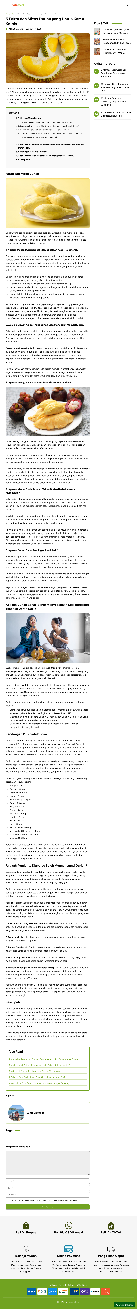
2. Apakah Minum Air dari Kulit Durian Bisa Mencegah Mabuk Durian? (49, 126)
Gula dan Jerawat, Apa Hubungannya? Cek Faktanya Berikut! (114, 52)
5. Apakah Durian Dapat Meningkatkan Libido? (40, 137)
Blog (13, 14)
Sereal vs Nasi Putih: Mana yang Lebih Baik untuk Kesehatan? (39, 1065)
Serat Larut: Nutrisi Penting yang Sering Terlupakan (34, 1071)
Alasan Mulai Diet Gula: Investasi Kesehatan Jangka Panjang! (39, 1083)
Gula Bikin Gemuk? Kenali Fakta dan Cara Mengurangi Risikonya (117, 33)
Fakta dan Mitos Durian (29, 118)
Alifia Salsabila (16, 29)
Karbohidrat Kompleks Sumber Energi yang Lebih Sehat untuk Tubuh (43, 1059)
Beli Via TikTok (111, 1232)
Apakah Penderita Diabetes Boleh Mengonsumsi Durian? (46, 155)
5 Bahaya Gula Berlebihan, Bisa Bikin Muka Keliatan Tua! (37, 1077)
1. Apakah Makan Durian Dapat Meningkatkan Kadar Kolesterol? (47, 122)
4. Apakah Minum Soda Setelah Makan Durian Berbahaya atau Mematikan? (52, 133)
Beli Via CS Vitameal (68, 1232)
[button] (127, 5)
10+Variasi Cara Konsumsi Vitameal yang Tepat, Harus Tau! (115, 87)
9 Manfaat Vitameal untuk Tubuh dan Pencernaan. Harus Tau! (114, 73)
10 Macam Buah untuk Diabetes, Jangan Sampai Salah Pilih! (114, 101)
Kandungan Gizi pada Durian (32, 151)
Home (8, 14)
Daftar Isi (14, 112)
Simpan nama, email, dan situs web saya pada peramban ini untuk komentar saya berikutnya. (42, 1200)
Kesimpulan (24, 159)
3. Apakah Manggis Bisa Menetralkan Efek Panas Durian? (44, 130)
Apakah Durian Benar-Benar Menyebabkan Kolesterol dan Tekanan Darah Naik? (51, 146)
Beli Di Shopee (26, 1232)
